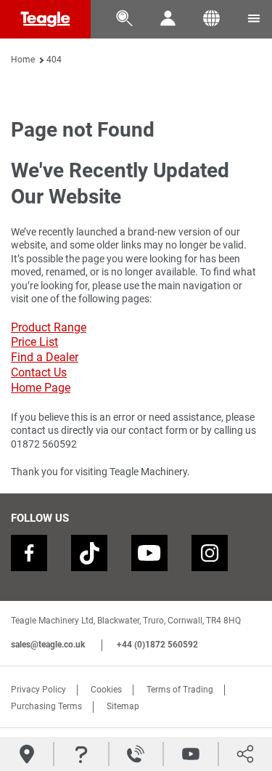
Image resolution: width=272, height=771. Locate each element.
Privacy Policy (38, 690)
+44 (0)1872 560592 (157, 644)
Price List (34, 342)
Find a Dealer (44, 357)
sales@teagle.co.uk (48, 644)
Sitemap (123, 706)
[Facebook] (29, 553)
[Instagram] (209, 553)
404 (54, 60)
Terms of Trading (180, 690)
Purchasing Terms (46, 706)
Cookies (106, 690)
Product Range (48, 327)
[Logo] (45, 19)
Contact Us (39, 372)
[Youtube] (149, 553)
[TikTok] (89, 553)
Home (23, 60)
